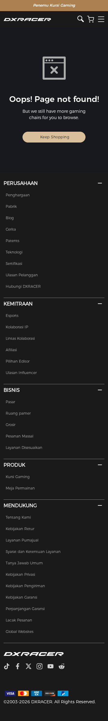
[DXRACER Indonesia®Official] (41, 19)
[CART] (90, 19)
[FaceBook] (20, 666)
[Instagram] (41, 666)
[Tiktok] (9, 666)
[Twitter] (31, 666)
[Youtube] (52, 666)
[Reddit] (64, 666)
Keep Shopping (55, 137)
